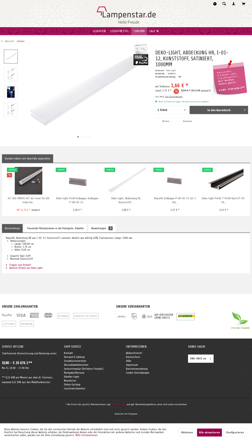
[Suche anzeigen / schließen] (224, 4)
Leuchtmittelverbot (74, 388)
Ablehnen (187, 432)
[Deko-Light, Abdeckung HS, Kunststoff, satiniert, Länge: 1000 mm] (126, 180)
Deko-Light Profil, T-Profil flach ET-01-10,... (224, 200)
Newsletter (70, 380)
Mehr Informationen (87, 435)
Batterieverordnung (137, 368)
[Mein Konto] (234, 4)
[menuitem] (225, 4)
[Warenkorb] (244, 4)
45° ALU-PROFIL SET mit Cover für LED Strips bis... (28, 200)
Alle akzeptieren (209, 432)
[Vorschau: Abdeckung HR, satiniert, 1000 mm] (11, 56)
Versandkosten (119, 404)
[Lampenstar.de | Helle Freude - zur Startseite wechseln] (126, 15)
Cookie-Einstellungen (137, 372)
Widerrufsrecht (134, 353)
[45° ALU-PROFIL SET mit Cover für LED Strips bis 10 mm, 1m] (28, 180)
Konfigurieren (235, 432)
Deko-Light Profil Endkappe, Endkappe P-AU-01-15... (77, 200)
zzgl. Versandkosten (174, 97)
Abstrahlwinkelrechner (76, 364)
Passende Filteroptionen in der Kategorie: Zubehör (55, 228)
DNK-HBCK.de (198, 358)
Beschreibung (12, 228)
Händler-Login (71, 376)
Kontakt (68, 353)
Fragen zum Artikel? (20, 264)
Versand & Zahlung (74, 356)
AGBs (128, 360)
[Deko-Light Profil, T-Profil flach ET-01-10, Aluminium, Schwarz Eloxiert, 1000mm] (223, 180)
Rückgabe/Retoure (74, 372)
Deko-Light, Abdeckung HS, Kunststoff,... (126, 200)
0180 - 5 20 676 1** (17, 363)
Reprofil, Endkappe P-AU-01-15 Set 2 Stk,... (175, 200)
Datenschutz (133, 356)
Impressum (132, 364)
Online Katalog (72, 384)
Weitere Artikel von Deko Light (26, 267)
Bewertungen (101, 228)
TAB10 (134, 420)
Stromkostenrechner (75, 360)
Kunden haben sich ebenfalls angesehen (27, 158)
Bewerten (187, 121)
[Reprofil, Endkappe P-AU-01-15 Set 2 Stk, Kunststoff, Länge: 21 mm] (175, 180)
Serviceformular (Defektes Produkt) (83, 368)
